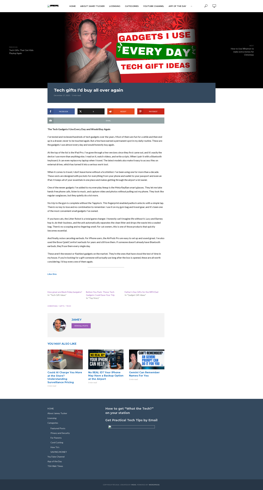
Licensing (114, 6)
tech (68, 306)
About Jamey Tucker (92, 6)
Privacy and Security (60, 433)
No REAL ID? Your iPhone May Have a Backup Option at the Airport (105, 375)
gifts (61, 306)
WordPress (154, 485)
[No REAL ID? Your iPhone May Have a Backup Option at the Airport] (106, 359)
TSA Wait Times (55, 466)
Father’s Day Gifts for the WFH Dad (141, 292)
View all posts (81, 326)
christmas (52, 306)
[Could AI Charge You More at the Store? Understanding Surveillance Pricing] (65, 359)
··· (191, 6)
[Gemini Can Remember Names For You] (146, 359)
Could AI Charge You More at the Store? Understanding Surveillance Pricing (64, 377)
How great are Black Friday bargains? (64, 292)
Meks (133, 485)
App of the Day (177, 6)
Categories (132, 6)
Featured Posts (58, 428)
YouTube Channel (153, 6)
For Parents (56, 437)
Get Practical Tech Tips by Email (131, 420)
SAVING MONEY (59, 452)
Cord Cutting (57, 442)
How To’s (55, 447)
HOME (72, 6)
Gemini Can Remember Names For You (144, 374)
